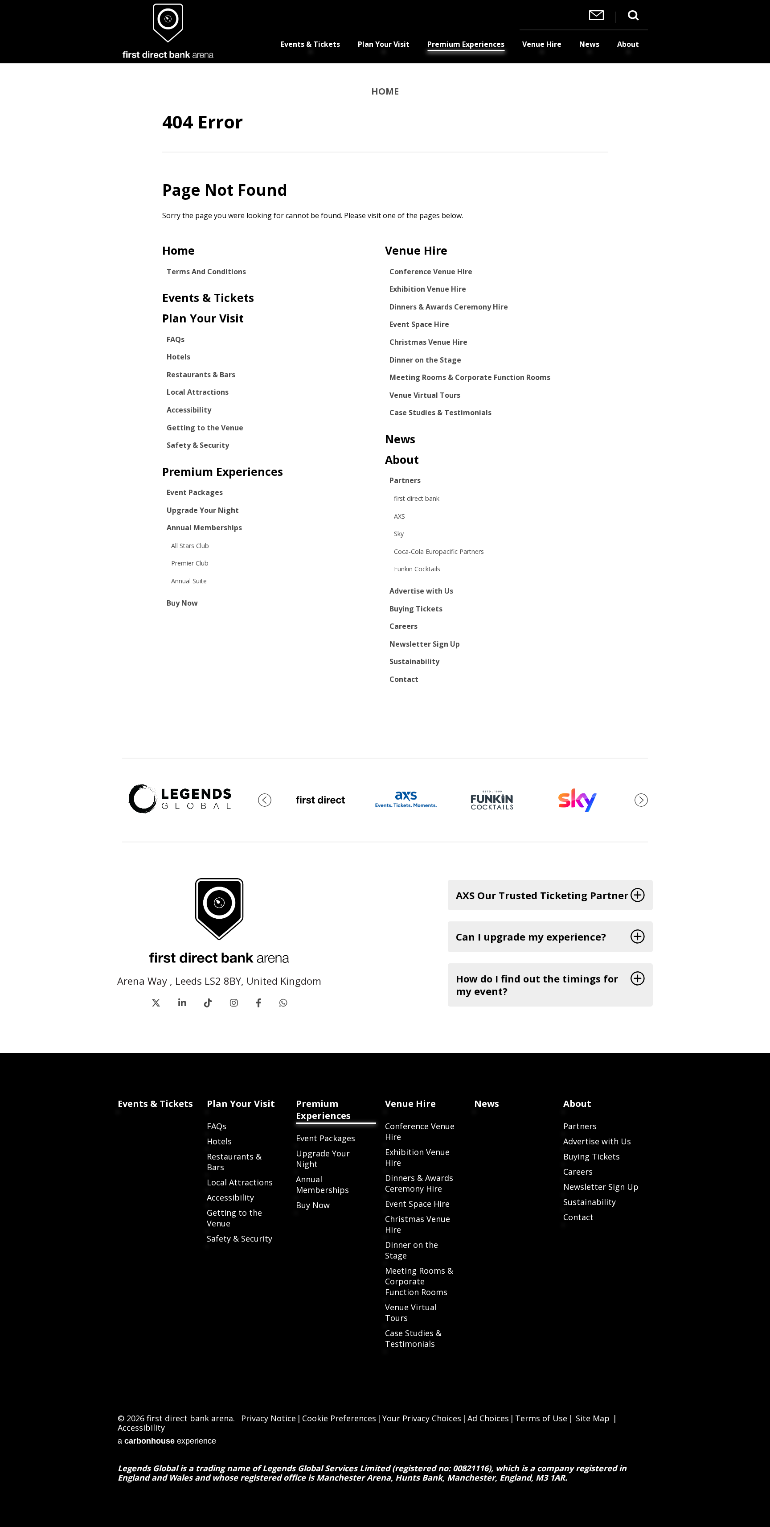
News (589, 44)
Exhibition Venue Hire (427, 289)
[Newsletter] (596, 17)
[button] (264, 800)
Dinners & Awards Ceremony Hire (448, 307)
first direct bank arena (167, 31)
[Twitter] (156, 1003)
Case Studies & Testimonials (440, 412)
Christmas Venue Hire (428, 342)
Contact (403, 679)
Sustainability (414, 661)
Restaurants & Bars (201, 375)
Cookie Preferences (339, 1418)
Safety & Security (198, 445)
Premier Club (190, 563)
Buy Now (182, 603)
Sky (399, 533)
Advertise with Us (421, 591)
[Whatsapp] (283, 1003)
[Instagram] (234, 1003)
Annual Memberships (204, 527)
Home (385, 91)
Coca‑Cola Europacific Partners (439, 551)
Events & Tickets (310, 44)
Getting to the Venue (205, 428)
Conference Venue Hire (430, 272)
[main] (385, 410)
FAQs (175, 339)
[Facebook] (259, 1003)
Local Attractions (198, 392)
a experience (167, 1440)
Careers (403, 626)
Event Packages (195, 492)
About (628, 44)
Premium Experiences (465, 44)
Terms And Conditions (206, 272)
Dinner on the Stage (425, 360)
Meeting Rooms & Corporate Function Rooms (469, 377)
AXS (399, 516)
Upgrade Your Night (203, 510)
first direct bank (416, 498)
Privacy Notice (268, 1418)
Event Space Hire (419, 324)
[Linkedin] (182, 1003)
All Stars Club (190, 545)
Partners (405, 480)
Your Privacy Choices (421, 1418)
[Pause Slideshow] (636, 784)
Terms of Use (541, 1418)
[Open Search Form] (633, 15)
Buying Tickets (415, 609)
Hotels (178, 357)
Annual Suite (189, 581)
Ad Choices (488, 1418)
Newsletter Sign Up (424, 644)
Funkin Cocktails (417, 569)
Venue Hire (541, 44)
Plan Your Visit (384, 44)
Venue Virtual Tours (424, 395)
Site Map (593, 1418)
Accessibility (189, 410)
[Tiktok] (208, 1003)
